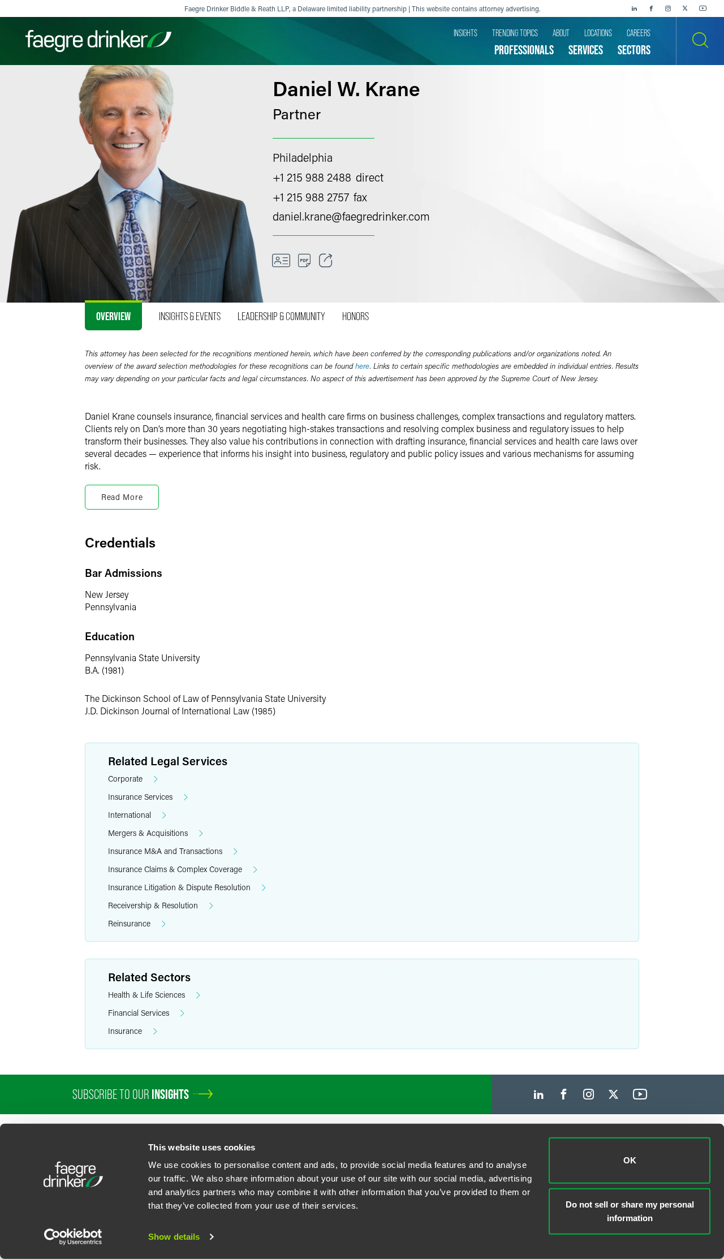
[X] (685, 8)
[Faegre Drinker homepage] (98, 41)
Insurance (125, 1030)
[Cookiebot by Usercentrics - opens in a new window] (73, 1236)
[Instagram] (668, 8)
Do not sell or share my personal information (630, 1210)
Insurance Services (140, 796)
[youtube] (703, 8)
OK (629, 1160)
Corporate (125, 778)
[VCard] (281, 260)
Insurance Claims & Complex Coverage (175, 869)
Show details (174, 1236)
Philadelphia (303, 157)
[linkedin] (634, 8)
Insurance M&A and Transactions (165, 851)
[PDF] (304, 260)
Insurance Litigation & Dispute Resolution (179, 887)
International (129, 814)
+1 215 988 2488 (312, 177)
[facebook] (651, 8)
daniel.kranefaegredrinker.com (351, 216)
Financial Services (138, 1012)
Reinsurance (129, 923)
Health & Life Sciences (146, 994)
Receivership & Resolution (153, 905)
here (362, 366)
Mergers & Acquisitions (148, 832)
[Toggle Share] (326, 260)
